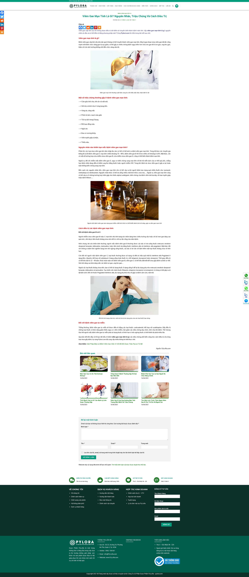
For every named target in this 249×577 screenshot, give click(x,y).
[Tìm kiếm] (173, 6)
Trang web (144, 443)
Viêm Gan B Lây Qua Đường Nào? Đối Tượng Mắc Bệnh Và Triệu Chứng (123, 401)
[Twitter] (84, 27)
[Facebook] (80, 27)
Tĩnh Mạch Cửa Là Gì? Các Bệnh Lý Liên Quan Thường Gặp (93, 401)
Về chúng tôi (75, 493)
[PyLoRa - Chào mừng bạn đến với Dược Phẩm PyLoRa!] (78, 6)
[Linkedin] (92, 27)
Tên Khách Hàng (160, 493)
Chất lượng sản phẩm (78, 500)
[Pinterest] (95, 27)
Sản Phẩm (102, 6)
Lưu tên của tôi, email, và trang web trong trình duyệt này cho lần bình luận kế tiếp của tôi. (114, 452)
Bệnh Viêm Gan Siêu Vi (124, 13)
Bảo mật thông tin (105, 500)
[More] (99, 27)
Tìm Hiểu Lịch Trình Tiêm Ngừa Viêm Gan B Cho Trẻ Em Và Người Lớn (153, 401)
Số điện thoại (158, 501)
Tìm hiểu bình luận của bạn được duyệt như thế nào (129, 465)
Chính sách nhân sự (77, 497)
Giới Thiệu (110, 6)
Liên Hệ (168, 6)
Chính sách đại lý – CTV (136, 493)
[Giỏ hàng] (176, 6)
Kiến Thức (145, 6)
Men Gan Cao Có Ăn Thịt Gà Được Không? (91, 375)
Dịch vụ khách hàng (77, 507)
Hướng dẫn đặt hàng (106, 493)
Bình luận (84, 427)
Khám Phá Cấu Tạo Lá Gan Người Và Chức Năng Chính (153, 375)
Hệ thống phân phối (77, 503)
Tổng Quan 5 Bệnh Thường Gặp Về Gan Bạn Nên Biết (124, 375)
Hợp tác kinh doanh (134, 497)
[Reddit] (88, 27)
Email (113, 443)
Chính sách (154, 6)
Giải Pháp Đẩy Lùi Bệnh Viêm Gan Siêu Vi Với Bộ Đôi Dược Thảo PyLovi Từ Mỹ (114, 344)
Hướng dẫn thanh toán (107, 497)
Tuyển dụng (132, 500)
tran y (134, 20)
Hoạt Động (118, 6)
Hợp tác (161, 6)
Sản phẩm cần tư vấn (161, 508)
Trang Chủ (93, 6)
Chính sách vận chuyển (107, 503)
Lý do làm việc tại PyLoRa (137, 503)
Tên (83, 443)
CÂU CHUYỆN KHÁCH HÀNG (132, 6)
